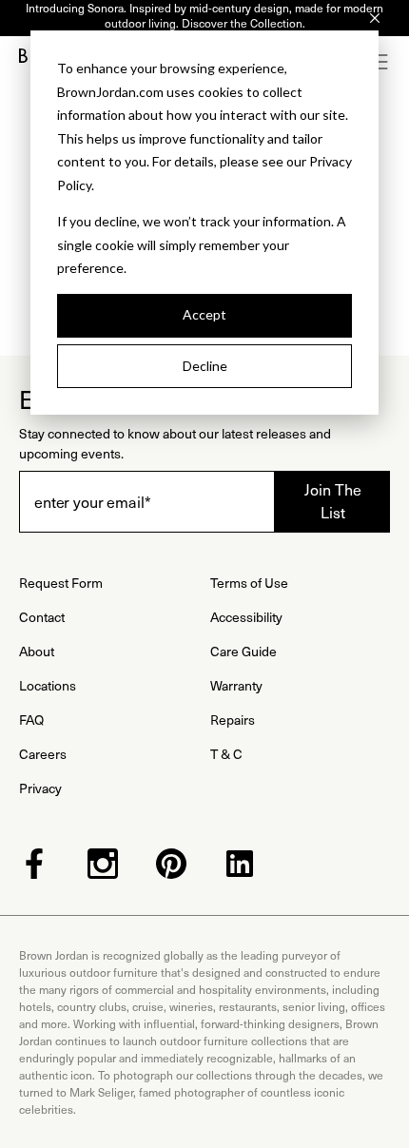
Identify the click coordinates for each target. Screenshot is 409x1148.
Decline (205, 366)
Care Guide (243, 651)
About (36, 651)
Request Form (61, 583)
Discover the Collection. (243, 22)
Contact (42, 617)
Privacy (40, 788)
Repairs (232, 719)
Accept (204, 314)
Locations (47, 685)
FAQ (31, 719)
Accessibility (246, 617)
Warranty (236, 685)
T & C (226, 754)
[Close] (375, 18)
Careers (43, 754)
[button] (380, 62)
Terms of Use (249, 583)
